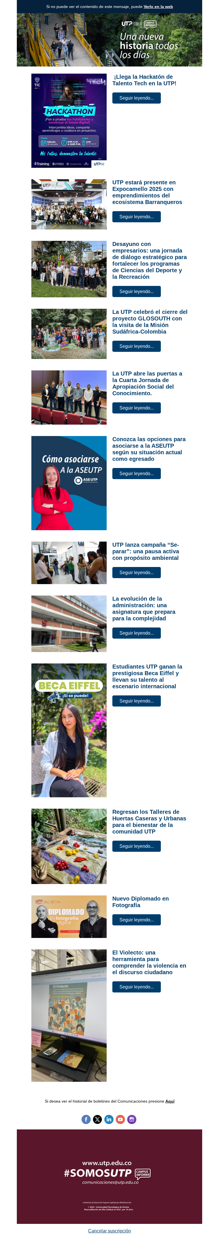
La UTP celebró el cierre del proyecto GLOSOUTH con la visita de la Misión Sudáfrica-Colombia (150, 322)
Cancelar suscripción (109, 1230)
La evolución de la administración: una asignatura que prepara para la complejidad (143, 608)
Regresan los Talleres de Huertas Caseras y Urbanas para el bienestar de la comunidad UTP (149, 822)
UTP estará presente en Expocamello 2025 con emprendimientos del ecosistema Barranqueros (147, 192)
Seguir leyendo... (136, 98)
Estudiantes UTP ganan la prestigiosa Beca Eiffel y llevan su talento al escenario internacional (147, 676)
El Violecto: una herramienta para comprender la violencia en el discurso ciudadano (149, 962)
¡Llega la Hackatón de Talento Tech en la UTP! (144, 80)
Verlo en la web (158, 6)
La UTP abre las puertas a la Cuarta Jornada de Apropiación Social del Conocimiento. (147, 383)
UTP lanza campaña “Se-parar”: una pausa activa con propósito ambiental (145, 551)
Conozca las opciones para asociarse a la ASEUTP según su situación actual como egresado (149, 449)
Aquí (170, 1101)
